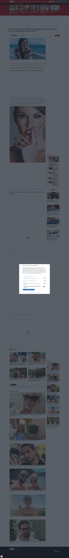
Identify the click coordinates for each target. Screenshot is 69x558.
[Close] (48, 265)
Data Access (34, 292)
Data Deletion (30, 292)
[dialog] (34, 279)
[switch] (44, 278)
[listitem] (34, 276)
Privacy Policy (39, 292)
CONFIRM (28, 289)
